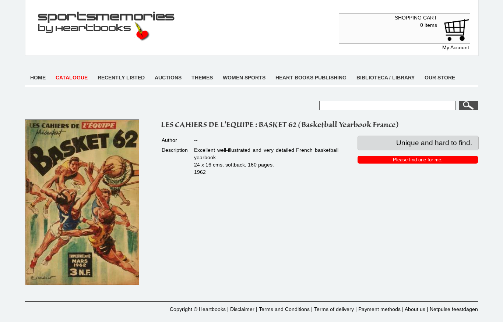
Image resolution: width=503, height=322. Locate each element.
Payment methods (379, 309)
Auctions (168, 77)
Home (38, 77)
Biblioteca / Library (385, 77)
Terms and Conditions (284, 309)
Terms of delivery (334, 309)
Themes (202, 77)
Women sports (244, 77)
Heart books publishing (311, 77)
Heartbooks (212, 309)
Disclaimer (242, 309)
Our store (440, 77)
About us (415, 309)
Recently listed (121, 77)
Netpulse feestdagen (454, 309)
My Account (455, 47)
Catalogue (72, 77)
